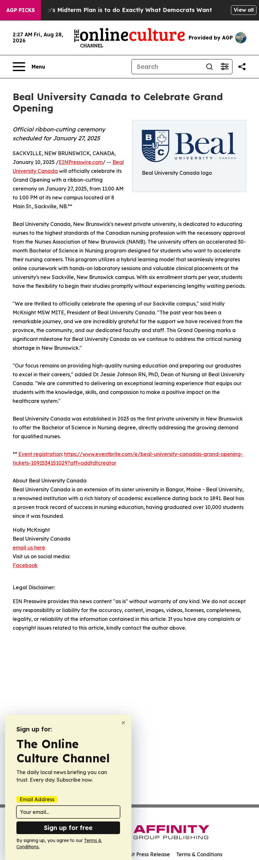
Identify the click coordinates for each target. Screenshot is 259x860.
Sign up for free (68, 828)
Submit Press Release (144, 854)
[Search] (209, 66)
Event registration (40, 454)
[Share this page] (242, 66)
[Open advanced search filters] (224, 66)
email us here (29, 547)
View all (244, 10)
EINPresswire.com (81, 162)
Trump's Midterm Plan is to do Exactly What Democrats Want (122, 10)
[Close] (123, 723)
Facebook (25, 565)
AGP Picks (20, 10)
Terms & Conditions (199, 854)
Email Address (37, 799)
